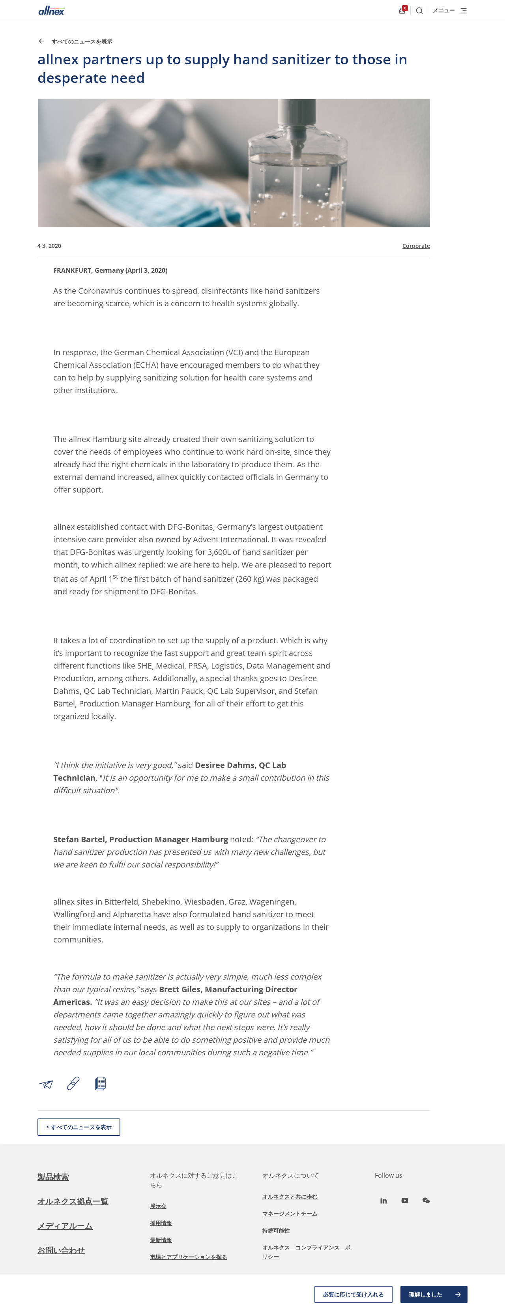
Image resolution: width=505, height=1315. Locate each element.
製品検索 (53, 1176)
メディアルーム (65, 1225)
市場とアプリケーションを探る (188, 1257)
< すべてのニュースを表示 (79, 1127)
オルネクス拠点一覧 (72, 1201)
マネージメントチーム (290, 1213)
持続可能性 (276, 1230)
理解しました (425, 1294)
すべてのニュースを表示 (81, 41)
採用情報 (161, 1223)
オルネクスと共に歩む (290, 1196)
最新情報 (161, 1240)
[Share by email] (46, 1084)
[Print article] (100, 1084)
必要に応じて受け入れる (353, 1294)
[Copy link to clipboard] (73, 1084)
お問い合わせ (61, 1250)
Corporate (416, 245)
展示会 (158, 1206)
